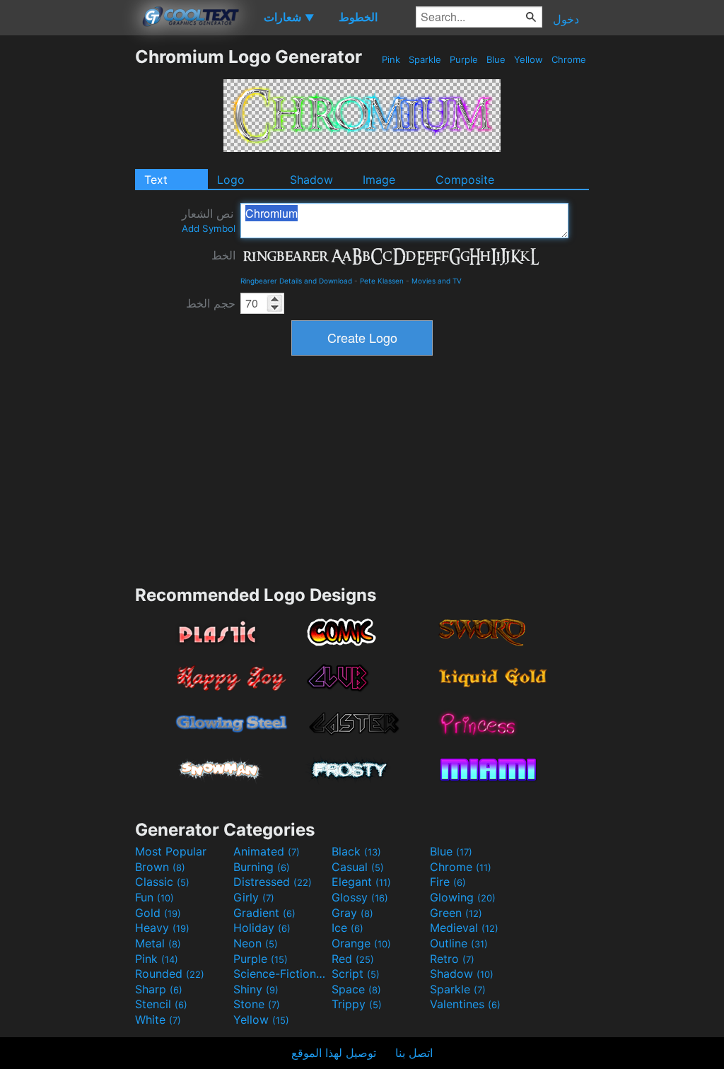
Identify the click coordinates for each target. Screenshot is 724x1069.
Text (156, 180)
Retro (452, 959)
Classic (162, 882)
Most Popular (170, 851)
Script (356, 973)
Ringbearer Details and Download (296, 280)
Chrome (569, 59)
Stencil (161, 1004)
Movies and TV (436, 280)
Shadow (311, 180)
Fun (154, 897)
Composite (465, 180)
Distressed (272, 882)
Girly (253, 897)
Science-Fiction (280, 973)
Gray (352, 913)
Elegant (361, 882)
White (158, 1019)
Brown (160, 867)
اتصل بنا (414, 1053)
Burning (261, 867)
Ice (347, 928)
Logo (231, 180)
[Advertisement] (67, 258)
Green (456, 913)
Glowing (463, 897)
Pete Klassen (382, 280)
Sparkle (425, 59)
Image (379, 180)
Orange (361, 943)
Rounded (169, 973)
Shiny (256, 989)
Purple (464, 59)
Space (356, 989)
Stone (256, 1004)
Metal (158, 943)
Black (356, 851)
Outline (459, 943)
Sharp (158, 989)
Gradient (264, 913)
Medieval (464, 928)
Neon (255, 943)
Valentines (465, 1004)
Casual (358, 867)
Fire (448, 882)
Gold (158, 913)
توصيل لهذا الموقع (333, 1053)
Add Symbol (208, 228)
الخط (223, 255)
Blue (496, 59)
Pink (391, 59)
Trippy (357, 1004)
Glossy (360, 897)
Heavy (162, 928)
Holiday (262, 928)
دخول (566, 19)
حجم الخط (210, 303)
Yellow (528, 59)
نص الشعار (208, 220)
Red (353, 959)
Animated (266, 851)
